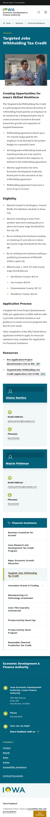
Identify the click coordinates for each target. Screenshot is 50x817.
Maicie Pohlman (17, 463)
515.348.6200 (16, 717)
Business (19, 23)
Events (6, 762)
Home (8, 23)
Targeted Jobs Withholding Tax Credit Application (26, 371)
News (5, 757)
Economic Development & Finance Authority (15, 13)
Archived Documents (13, 776)
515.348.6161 (13, 504)
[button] (39, 814)
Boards (6, 753)
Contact (7, 748)
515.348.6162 (13, 438)
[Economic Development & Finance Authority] (9, 9)
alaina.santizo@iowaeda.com (21, 421)
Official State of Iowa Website (14, 2)
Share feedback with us (22, 731)
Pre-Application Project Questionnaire (23, 361)
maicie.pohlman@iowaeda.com (22, 487)
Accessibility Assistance (14, 767)
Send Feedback (10, 803)
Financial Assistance (36, 23)
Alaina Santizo (16, 397)
